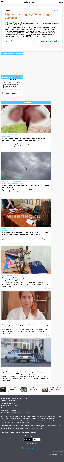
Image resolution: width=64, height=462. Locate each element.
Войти (61, 2)
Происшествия (17, 181)
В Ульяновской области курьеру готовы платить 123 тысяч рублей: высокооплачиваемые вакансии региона (25, 233)
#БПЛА (4, 183)
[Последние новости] (17, 77)
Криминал (4, 134)
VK (55, 41)
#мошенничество (6, 136)
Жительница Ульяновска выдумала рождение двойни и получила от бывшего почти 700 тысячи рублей (23, 139)
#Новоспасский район (12, 183)
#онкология (5, 322)
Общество (10, 228)
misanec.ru (30, 413)
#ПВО (21, 183)
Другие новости (12, 93)
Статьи (16, 134)
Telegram (49, 41)
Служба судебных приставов (55, 454)
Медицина (4, 321)
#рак (10, 322)
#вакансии (4, 230)
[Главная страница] (31, 2)
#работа (11, 230)
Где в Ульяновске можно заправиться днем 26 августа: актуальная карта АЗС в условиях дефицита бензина (23, 373)
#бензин (4, 369)
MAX (42, 41)
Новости (11, 134)
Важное (4, 181)
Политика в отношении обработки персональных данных (18, 432)
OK (58, 41)
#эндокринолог (17, 322)
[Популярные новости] (21, 77)
